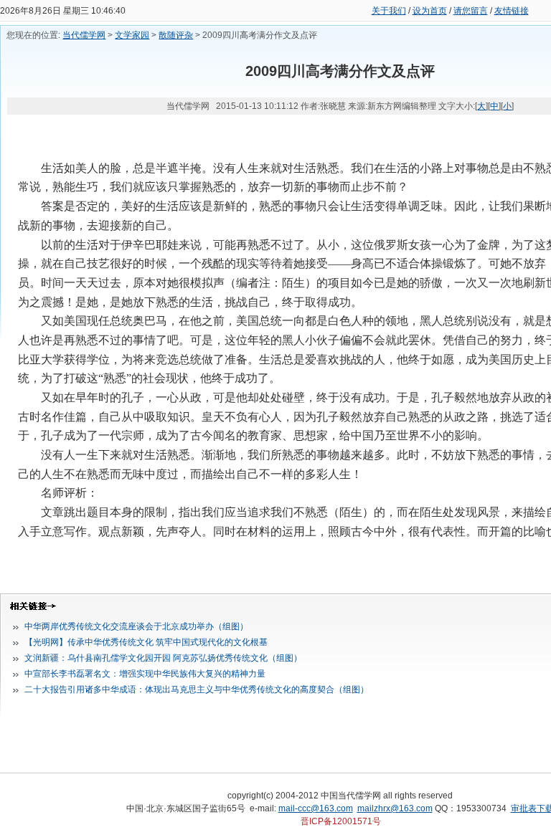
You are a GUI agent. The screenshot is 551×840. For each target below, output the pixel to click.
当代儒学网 (83, 35)
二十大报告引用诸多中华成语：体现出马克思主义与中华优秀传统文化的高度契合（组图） (196, 689)
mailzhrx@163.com (395, 808)
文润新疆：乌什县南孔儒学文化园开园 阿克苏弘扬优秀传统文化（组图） (163, 658)
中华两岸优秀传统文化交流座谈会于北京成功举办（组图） (136, 626)
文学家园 (132, 35)
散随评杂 (176, 35)
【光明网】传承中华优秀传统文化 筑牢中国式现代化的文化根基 (146, 642)
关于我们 (389, 11)
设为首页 (430, 11)
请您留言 (470, 11)
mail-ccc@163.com (315, 808)
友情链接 (511, 11)
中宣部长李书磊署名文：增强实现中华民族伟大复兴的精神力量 (144, 674)
